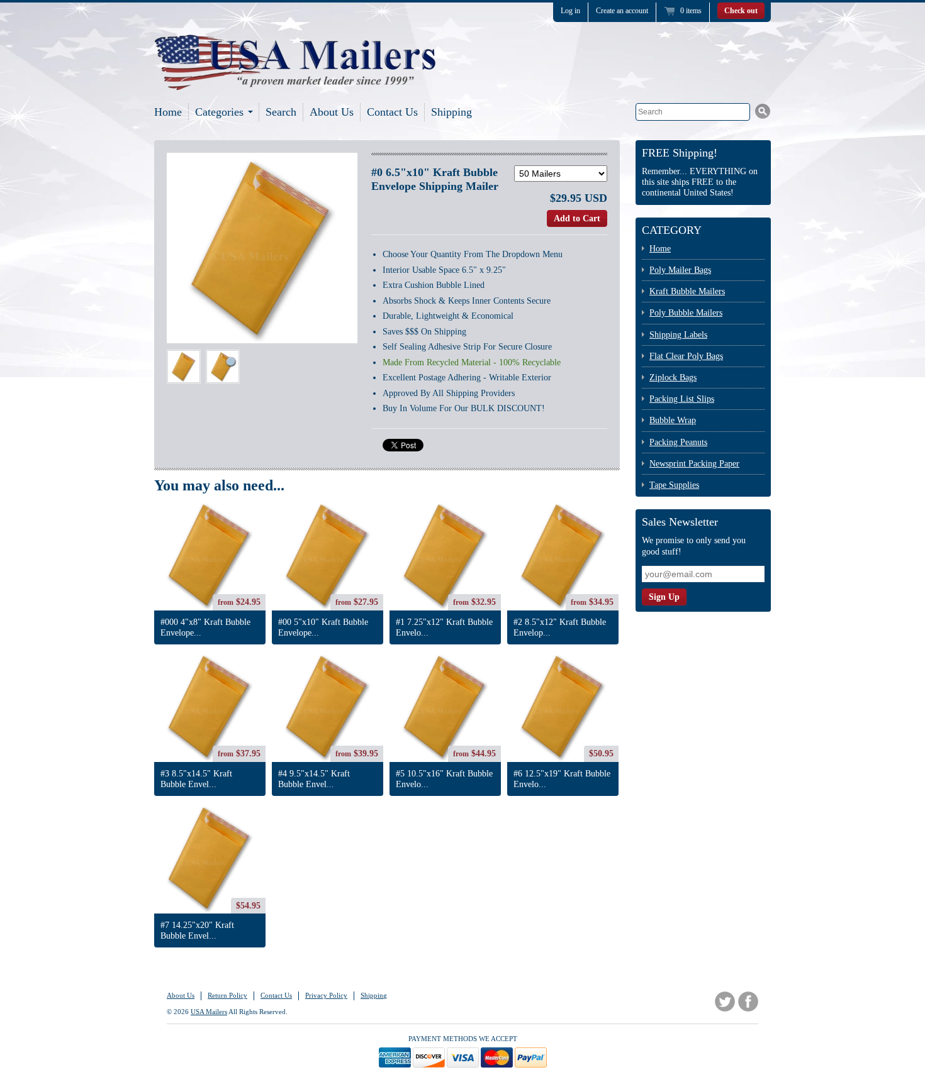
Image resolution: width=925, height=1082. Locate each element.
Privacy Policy (326, 995)
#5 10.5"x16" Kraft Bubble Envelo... (444, 779)
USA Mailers (209, 1011)
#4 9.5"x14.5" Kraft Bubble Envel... (314, 779)
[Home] (295, 75)
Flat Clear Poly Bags (686, 356)
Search (281, 112)
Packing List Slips (681, 399)
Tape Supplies (674, 485)
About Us (332, 112)
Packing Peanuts (678, 442)
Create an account (622, 10)
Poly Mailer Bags (680, 270)
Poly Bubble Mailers (685, 312)
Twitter (725, 1001)
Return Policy (227, 995)
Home (168, 112)
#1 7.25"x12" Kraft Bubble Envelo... (444, 627)
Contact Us (392, 112)
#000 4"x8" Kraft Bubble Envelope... (205, 627)
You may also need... (219, 485)
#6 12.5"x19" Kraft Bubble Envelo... (561, 779)
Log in (570, 10)
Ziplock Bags (673, 377)
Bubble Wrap (672, 420)
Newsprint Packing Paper (694, 463)
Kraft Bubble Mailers (687, 291)
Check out (741, 10)
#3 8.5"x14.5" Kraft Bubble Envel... (196, 779)
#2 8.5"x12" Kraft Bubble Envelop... (559, 627)
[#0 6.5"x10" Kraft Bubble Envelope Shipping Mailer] (184, 367)
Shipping (451, 112)
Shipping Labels (678, 335)
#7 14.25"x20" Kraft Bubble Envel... (197, 930)
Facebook (748, 1001)
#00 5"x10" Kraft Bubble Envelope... (323, 627)
